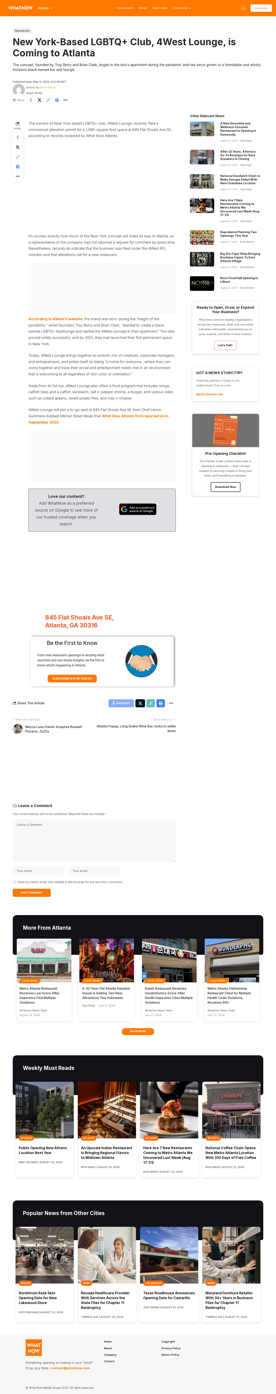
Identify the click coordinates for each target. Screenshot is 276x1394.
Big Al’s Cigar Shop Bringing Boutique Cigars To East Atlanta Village (240, 257)
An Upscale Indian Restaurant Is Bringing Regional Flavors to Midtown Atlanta (106, 1153)
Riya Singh (245, 140)
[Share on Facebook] (31, 100)
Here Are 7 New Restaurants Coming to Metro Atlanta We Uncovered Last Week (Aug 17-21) (239, 207)
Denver (25, 1283)
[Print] (57, 100)
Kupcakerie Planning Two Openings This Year (238, 233)
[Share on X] (39, 100)
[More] (65, 100)
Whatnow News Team (33, 1010)
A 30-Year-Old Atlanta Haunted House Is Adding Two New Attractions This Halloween (106, 993)
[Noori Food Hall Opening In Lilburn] (202, 283)
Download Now (225, 486)
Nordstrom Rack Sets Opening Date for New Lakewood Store (38, 1298)
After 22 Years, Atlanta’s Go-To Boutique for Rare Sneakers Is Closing (238, 155)
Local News (30, 980)
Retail (143, 8)
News (86, 1283)
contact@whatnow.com (70, 1368)
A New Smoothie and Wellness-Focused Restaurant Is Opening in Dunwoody (238, 129)
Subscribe (261, 8)
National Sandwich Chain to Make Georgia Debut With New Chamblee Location (240, 179)
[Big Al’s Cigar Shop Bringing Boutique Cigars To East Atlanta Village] (202, 259)
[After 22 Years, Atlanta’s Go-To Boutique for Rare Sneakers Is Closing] (202, 157)
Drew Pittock (48, 87)
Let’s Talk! (225, 345)
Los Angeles (153, 1283)
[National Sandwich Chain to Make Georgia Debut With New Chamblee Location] (202, 181)
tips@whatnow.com (209, 394)
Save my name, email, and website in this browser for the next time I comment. (70, 882)
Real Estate (160, 8)
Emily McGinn (247, 241)
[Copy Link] (48, 100)
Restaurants (125, 8)
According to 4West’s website (55, 319)
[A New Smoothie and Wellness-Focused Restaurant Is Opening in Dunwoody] (202, 129)
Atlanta (26, 1138)
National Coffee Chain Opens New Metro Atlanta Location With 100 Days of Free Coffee (230, 1153)
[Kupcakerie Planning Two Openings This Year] (202, 237)
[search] (243, 8)
